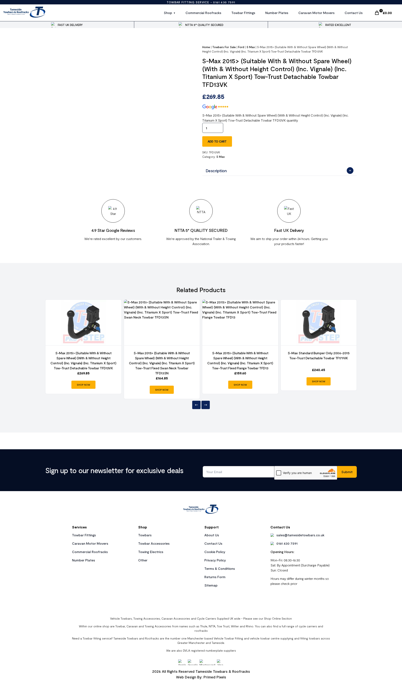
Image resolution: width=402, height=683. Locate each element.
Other (142, 560)
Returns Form (214, 577)
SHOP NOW (83, 384)
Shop (168, 13)
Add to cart (217, 141)
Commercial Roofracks (203, 13)
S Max (250, 47)
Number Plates (276, 13)
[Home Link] (201, 510)
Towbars (145, 535)
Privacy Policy (215, 560)
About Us (211, 535)
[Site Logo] (24, 12)
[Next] (205, 405)
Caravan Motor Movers (316, 13)
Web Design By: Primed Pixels (201, 677)
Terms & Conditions (219, 568)
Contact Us (354, 13)
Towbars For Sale (224, 47)
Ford (241, 47)
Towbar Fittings (243, 13)
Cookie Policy (214, 552)
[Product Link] (83, 322)
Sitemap (211, 585)
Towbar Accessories (154, 543)
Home (206, 47)
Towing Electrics (150, 552)
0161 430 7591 (224, 2)
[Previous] (196, 405)
